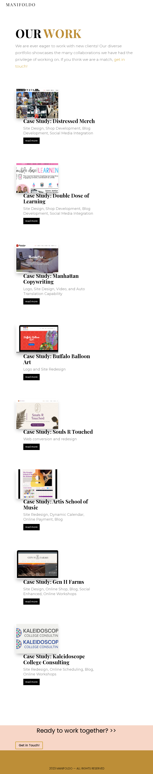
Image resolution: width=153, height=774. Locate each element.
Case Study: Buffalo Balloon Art (56, 359)
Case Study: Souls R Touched (58, 431)
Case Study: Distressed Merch (59, 120)
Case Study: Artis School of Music (55, 504)
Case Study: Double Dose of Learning (56, 198)
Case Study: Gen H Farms (53, 581)
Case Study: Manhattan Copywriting (51, 278)
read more (31, 141)
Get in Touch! (29, 745)
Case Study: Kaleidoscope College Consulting (54, 659)
